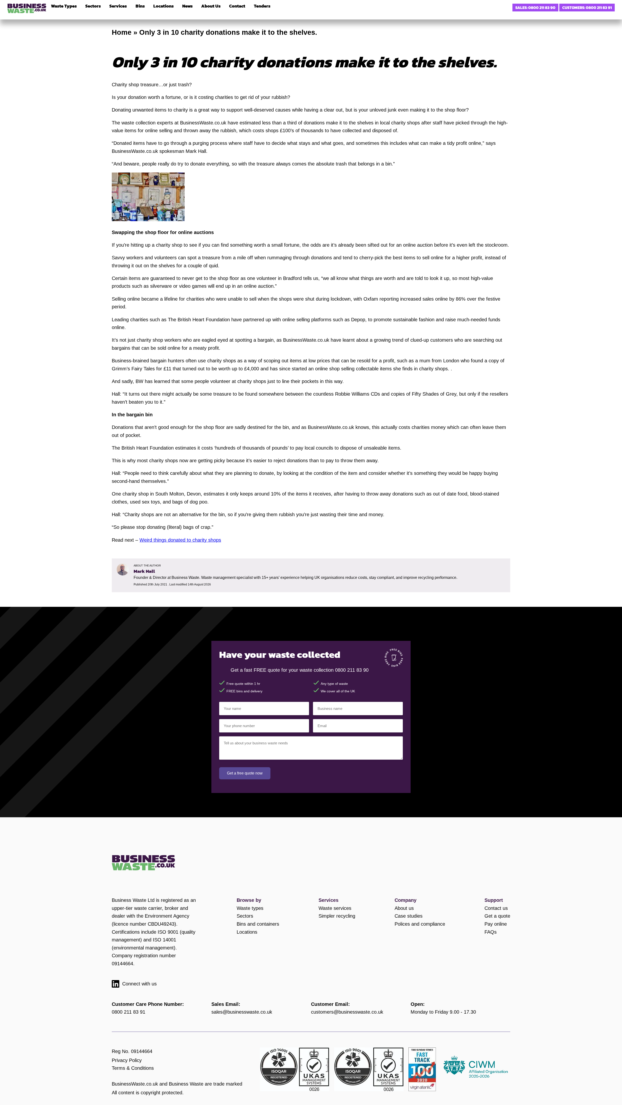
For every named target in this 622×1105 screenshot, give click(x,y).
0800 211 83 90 (541, 7)
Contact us (496, 908)
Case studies (409, 916)
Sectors (245, 916)
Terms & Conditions (133, 1068)
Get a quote (497, 916)
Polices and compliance (420, 924)
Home (121, 32)
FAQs (490, 932)
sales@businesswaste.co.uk (241, 1012)
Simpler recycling (337, 916)
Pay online (495, 924)
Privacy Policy (127, 1060)
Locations (247, 932)
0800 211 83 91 (599, 7)
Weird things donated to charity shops (180, 540)
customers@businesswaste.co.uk (347, 1012)
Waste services (335, 908)
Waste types (250, 908)
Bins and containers (258, 924)
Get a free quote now (245, 773)
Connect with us (139, 983)
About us (404, 908)
